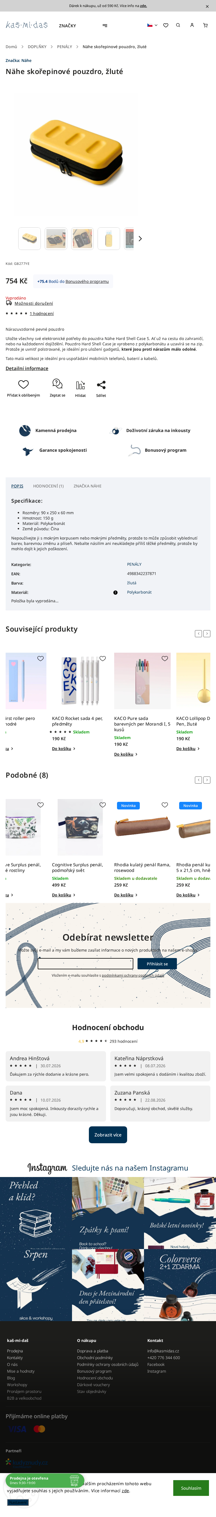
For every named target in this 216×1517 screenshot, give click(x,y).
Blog (11, 1377)
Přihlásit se (157, 963)
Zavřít (99, 411)
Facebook (156, 1364)
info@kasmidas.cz (163, 1350)
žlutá (131, 582)
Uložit (95, 405)
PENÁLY (134, 564)
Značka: (19, 60)
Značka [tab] (88, 486)
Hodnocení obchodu (108, 1027)
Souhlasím (191, 1488)
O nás (12, 1364)
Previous (199, 633)
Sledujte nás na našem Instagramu (130, 1168)
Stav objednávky (91, 1391)
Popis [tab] (17, 486)
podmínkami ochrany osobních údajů (133, 975)
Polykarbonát (139, 592)
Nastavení (17, 1502)
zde (125, 1490)
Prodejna (15, 1350)
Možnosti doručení (34, 303)
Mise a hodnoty (21, 1371)
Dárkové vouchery (93, 1384)
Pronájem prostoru (24, 1391)
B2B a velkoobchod (24, 1398)
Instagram (156, 1371)
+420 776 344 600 (163, 1357)
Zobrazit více (108, 1135)
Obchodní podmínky (95, 1357)
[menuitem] (70, 26)
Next (207, 633)
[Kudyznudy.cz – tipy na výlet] (108, 1463)
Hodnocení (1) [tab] (48, 486)
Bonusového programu (87, 281)
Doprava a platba (92, 1350)
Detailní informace (27, 368)
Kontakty (15, 1357)
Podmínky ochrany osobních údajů (107, 1364)
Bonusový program (94, 1371)
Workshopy (17, 1384)
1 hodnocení (42, 314)
